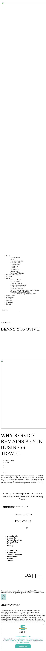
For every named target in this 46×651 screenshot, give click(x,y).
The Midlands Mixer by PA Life (20, 292)
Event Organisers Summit (18, 285)
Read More (40, 593)
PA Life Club (10, 297)
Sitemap (10, 546)
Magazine (9, 276)
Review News (14, 269)
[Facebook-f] (13, 526)
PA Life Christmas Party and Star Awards (23, 294)
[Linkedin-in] (32, 526)
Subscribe (9, 304)
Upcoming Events (15, 280)
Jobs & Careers (10, 295)
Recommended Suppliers (13, 275)
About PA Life (12, 536)
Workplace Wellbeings (17, 273)
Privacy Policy (12, 542)
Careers (12, 259)
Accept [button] (35, 593)
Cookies (10, 544)
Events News (14, 266)
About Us (9, 300)
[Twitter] (27, 528)
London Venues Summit (17, 287)
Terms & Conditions (14, 540)
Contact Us (9, 302)
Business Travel (15, 257)
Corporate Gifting (15, 263)
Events (8, 278)
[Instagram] (21, 526)
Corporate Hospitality (17, 261)
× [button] (43, 624)
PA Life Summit (15, 281)
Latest (8, 256)
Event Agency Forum (16, 288)
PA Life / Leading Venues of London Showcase (24, 290)
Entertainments (15, 264)
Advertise (9, 299)
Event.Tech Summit (16, 283)
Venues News (14, 271)
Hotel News (14, 268)
